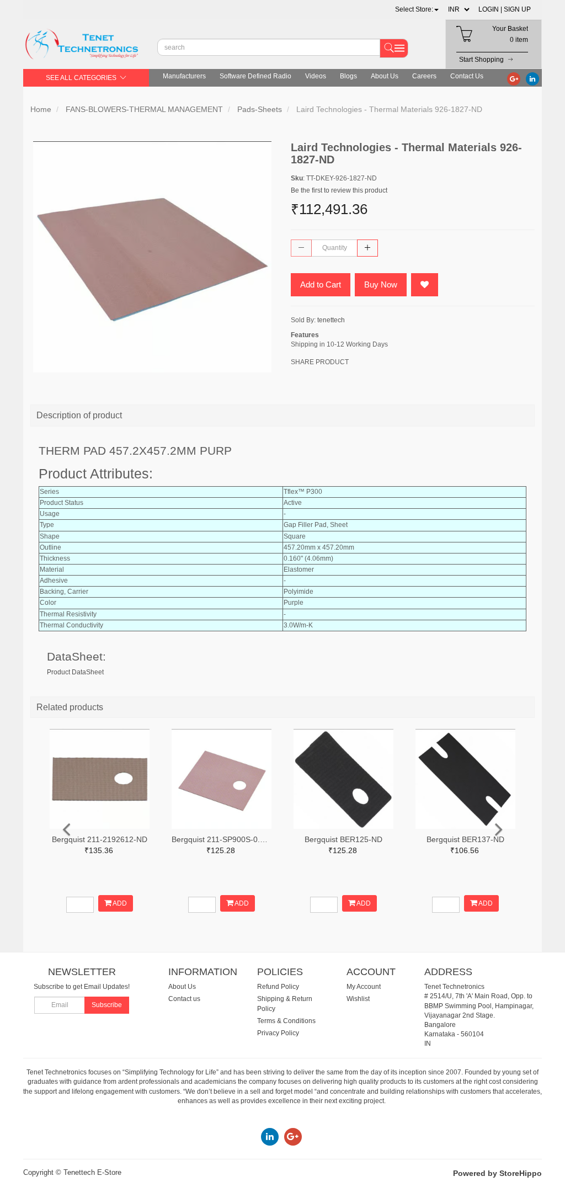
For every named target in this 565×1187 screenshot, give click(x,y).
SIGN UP (517, 9)
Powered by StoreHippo (497, 1173)
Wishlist (358, 999)
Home (40, 109)
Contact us (184, 999)
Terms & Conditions (286, 1021)
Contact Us (466, 76)
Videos (315, 76)
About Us (384, 76)
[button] (417, 9)
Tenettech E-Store (92, 1172)
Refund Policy (278, 987)
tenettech (331, 320)
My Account (364, 987)
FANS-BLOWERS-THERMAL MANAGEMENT (144, 109)
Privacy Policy (278, 1033)
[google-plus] (513, 78)
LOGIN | (490, 9)
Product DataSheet (75, 672)
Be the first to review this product (339, 190)
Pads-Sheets (259, 109)
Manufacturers (184, 76)
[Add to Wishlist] (424, 284)
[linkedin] (532, 78)
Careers (424, 76)
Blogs (348, 76)
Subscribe (107, 1005)
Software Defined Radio (255, 76)
